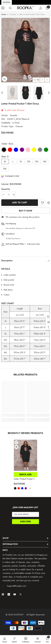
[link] (13, 415)
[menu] (2, 8)
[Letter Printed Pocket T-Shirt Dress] (25, 455)
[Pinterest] (3, 594)
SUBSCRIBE (25, 521)
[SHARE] (48, 203)
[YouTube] (15, 594)
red (18, 488)
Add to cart (19, 202)
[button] (42, 79)
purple (25, 488)
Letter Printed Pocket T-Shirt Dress (24, 479)
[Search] (10, 8)
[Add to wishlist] (42, 202)
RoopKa (13, 115)
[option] (25, 50)
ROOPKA (6, 2)
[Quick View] (16, 447)
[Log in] (40, 8)
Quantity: (5, 189)
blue (22, 488)
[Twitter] (20, 594)
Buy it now (25, 210)
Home (3, 14)
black (15, 488)
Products (12, 14)
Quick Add (25, 474)
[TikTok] (9, 594)
